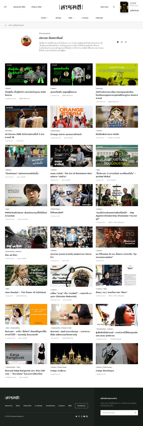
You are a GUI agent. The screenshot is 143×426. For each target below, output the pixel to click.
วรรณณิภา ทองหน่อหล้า (114, 137)
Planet (8, 88)
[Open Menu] (5, 7)
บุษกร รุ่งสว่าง (20, 141)
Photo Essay (55, 131)
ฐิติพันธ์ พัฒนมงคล (25, 98)
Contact (62, 406)
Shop (18, 406)
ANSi (70, 18)
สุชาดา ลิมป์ (65, 260)
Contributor (50, 406)
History (8, 170)
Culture (99, 131)
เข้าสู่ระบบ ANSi (36, 7)
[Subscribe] (135, 412)
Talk (98, 170)
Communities (15, 328)
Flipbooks (99, 18)
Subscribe (27, 406)
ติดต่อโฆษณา (81, 406)
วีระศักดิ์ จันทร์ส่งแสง (116, 339)
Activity (58, 18)
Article (43, 18)
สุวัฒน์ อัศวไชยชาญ (21, 296)
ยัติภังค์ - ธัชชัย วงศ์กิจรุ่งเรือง (116, 222)
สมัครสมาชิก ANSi (19, 7)
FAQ (69, 406)
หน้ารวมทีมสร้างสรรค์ (16, 25)
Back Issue (104, 7)
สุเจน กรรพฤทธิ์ (68, 138)
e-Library (85, 18)
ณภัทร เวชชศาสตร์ (23, 219)
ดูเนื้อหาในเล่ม (134, 10)
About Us (8, 406)
